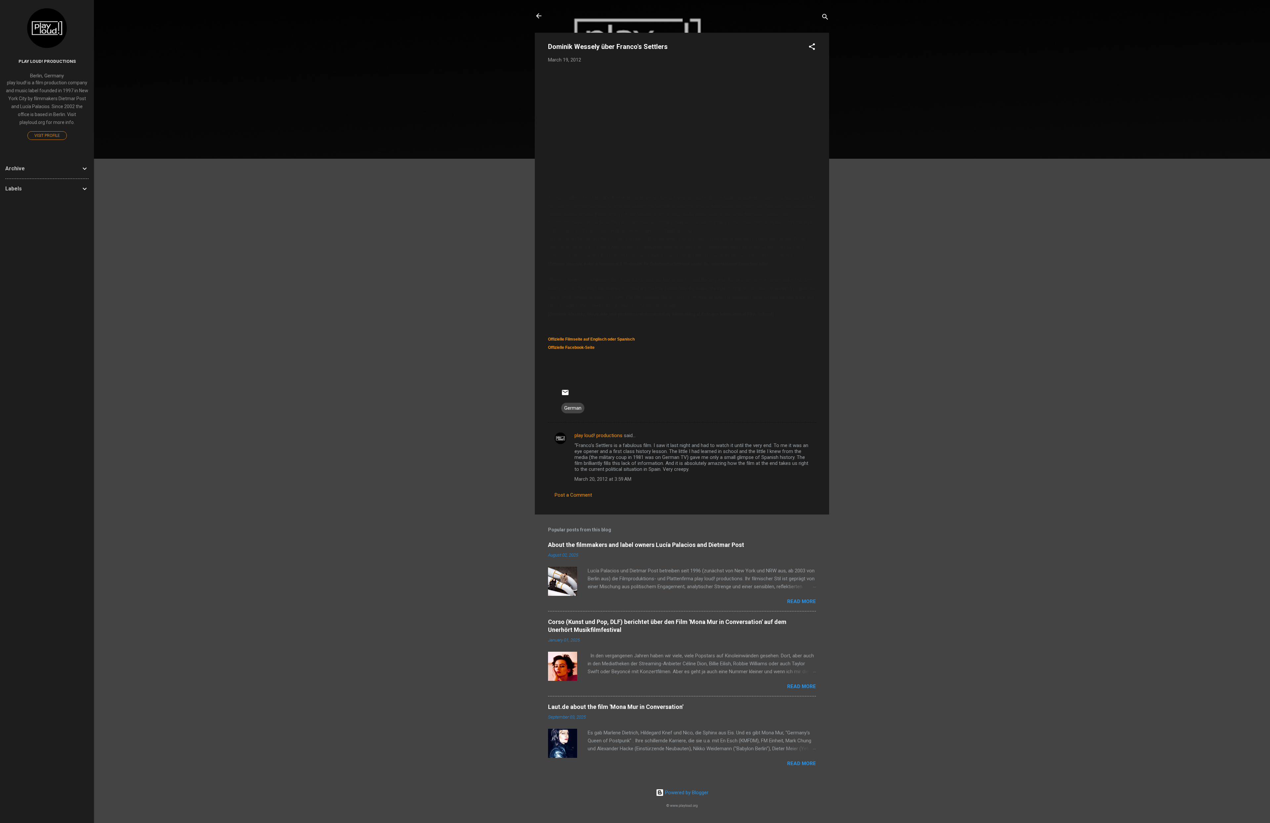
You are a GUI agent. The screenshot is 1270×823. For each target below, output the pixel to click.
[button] (812, 48)
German (572, 408)
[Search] (825, 18)
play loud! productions (598, 435)
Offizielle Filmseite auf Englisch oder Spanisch (591, 339)
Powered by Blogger (686, 793)
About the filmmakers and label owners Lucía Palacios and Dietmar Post (646, 544)
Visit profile (47, 135)
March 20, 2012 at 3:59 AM (602, 479)
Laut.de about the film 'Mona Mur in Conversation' (615, 706)
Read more (801, 601)
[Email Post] (565, 395)
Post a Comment (573, 495)
